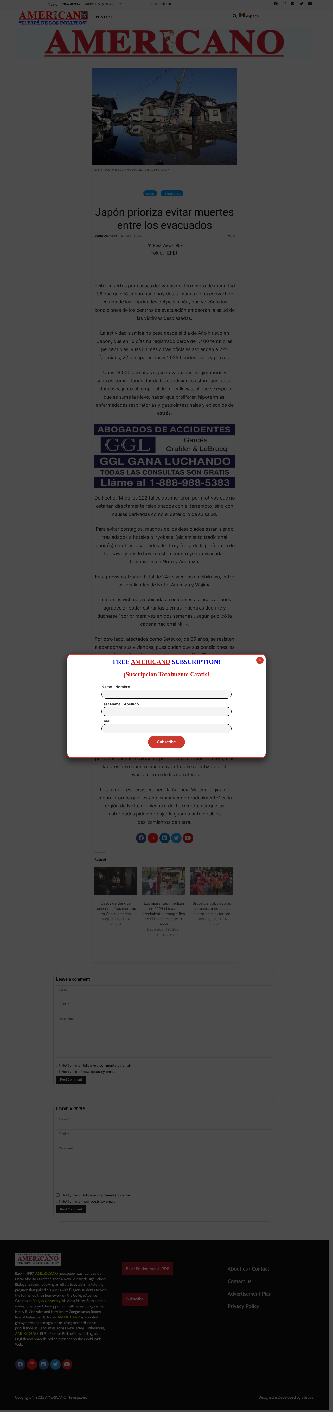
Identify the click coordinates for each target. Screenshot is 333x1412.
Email (106, 721)
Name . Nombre (115, 687)
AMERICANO (150, 661)
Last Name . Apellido (120, 704)
